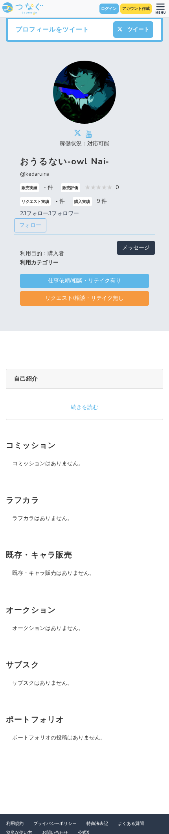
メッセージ (136, 247)
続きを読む (84, 407)
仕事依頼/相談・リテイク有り (84, 280)
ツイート (137, 29)
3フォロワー (63, 213)
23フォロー (34, 213)
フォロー (30, 225)
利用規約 (15, 824)
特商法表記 (97, 824)
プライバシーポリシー (55, 824)
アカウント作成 (136, 8)
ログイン (109, 8)
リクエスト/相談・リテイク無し (84, 298)
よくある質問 (131, 824)
